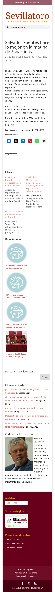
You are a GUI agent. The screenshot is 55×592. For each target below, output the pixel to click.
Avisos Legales (13, 539)
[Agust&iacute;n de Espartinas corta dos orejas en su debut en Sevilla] (15, 189)
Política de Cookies (14, 547)
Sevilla (8, 60)
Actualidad (41, 57)
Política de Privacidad (15, 543)
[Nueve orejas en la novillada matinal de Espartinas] (15, 222)
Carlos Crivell (15, 57)
